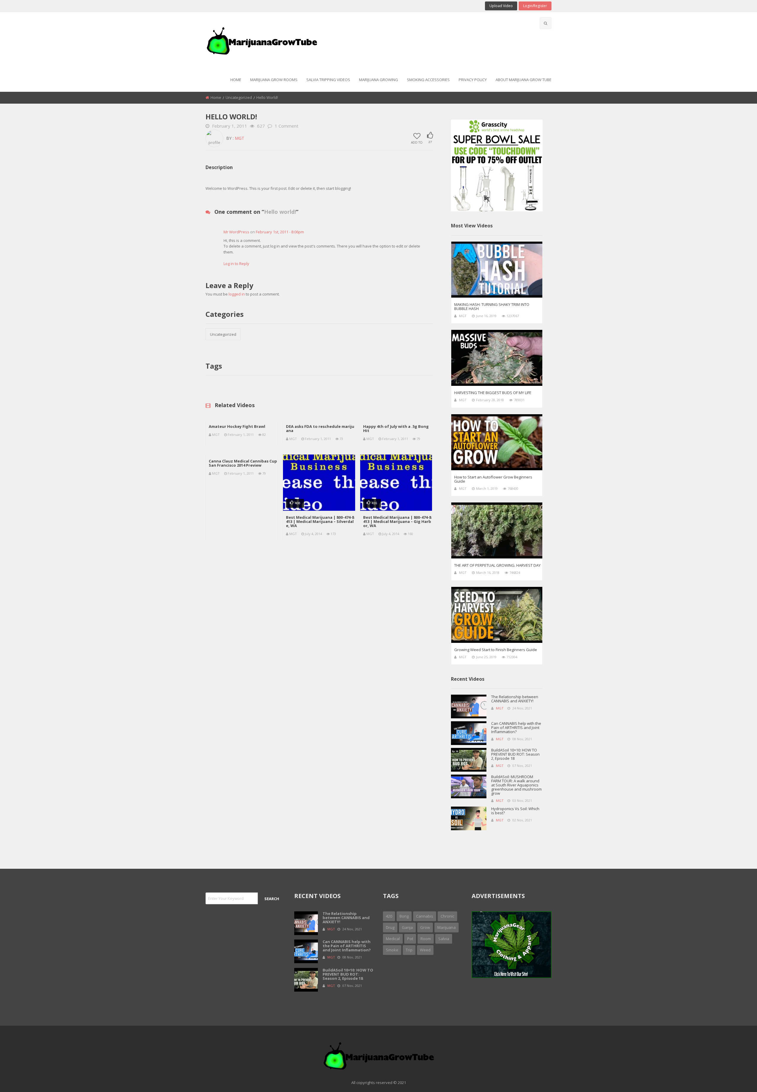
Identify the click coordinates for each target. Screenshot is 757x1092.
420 (389, 916)
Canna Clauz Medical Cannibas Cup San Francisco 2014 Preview (243, 463)
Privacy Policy (473, 79)
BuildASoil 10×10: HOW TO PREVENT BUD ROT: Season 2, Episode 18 (515, 754)
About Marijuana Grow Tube (523, 79)
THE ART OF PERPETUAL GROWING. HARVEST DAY (497, 565)
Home (235, 79)
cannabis (424, 916)
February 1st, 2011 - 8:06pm (280, 232)
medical (393, 938)
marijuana (446, 927)
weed (425, 950)
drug (390, 927)
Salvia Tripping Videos (328, 79)
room (425, 938)
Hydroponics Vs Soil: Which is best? (515, 810)
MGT (239, 138)
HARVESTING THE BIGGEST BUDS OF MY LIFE (492, 392)
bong (404, 916)
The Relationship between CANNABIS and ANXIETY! (514, 699)
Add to (417, 142)
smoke (392, 950)
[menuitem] (235, 80)
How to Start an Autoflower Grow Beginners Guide (493, 479)
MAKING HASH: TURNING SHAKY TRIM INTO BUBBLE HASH (491, 306)
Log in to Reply (236, 263)
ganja (407, 927)
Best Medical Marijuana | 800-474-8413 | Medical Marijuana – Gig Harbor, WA (397, 521)
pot (410, 938)
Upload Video (501, 5)
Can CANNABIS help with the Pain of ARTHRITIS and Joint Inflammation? (516, 727)
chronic (447, 916)
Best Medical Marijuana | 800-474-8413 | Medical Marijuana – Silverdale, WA (320, 521)
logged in (237, 294)
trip (409, 950)
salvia (443, 938)
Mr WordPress (236, 232)
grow (425, 927)
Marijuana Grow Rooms (273, 79)
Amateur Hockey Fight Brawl (237, 426)
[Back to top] (737, 1078)
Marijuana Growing (378, 79)
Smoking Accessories (428, 79)
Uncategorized (239, 97)
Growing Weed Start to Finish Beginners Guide (495, 649)
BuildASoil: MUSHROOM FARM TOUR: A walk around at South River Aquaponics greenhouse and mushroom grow (516, 785)
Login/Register (535, 5)
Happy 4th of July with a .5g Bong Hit (396, 428)
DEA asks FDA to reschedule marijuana (320, 428)
